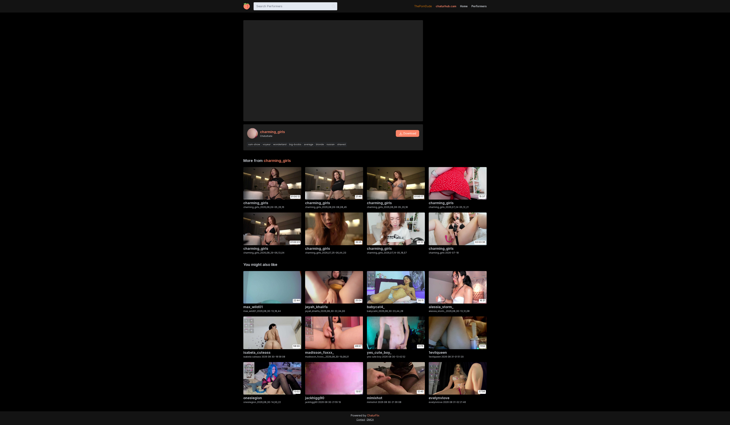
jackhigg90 (314, 398)
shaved (341, 144)
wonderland (279, 144)
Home (464, 6)
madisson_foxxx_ (319, 352)
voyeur (267, 144)
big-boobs (295, 144)
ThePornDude (423, 6)
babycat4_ (376, 307)
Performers (479, 6)
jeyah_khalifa (316, 307)
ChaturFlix (373, 415)
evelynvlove (439, 398)
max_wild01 (253, 307)
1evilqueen (438, 352)
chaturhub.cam (446, 6)
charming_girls (277, 160)
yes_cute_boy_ (379, 352)
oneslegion (252, 398)
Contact (360, 419)
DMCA (370, 419)
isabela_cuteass (257, 352)
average (308, 144)
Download (409, 133)
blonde (320, 144)
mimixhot (374, 398)
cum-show (254, 144)
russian (331, 144)
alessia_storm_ (441, 307)
